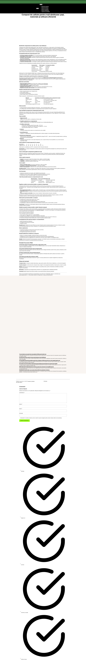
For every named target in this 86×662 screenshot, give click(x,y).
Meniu (37, 8)
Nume (20, 404)
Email (20, 408)
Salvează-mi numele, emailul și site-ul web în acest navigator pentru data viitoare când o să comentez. (41, 417)
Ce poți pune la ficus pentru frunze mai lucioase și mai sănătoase (32, 357)
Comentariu (22, 392)
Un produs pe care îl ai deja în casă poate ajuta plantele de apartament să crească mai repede (38, 363)
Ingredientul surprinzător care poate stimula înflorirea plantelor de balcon (34, 370)
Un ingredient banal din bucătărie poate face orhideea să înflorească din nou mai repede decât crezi (39, 360)
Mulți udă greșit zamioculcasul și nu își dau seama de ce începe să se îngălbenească (36, 366)
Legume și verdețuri (31, 381)
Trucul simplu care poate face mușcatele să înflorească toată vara (32, 354)
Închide (41, 4)
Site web (21, 413)
